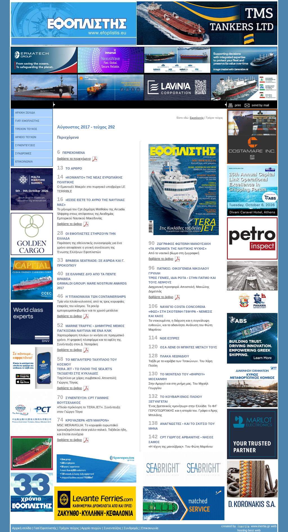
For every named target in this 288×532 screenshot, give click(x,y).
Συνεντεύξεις (112, 528)
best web (254, 530)
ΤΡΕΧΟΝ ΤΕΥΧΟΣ (26, 129)
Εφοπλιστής (197, 117)
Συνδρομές (131, 528)
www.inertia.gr (260, 526)
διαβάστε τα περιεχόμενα (74, 158)
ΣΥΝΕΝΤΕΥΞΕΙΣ (25, 145)
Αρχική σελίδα (21, 528)
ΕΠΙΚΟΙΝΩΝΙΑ (24, 161)
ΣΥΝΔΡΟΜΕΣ (23, 153)
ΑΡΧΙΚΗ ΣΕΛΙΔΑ (25, 112)
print (238, 105)
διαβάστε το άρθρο (69, 224)
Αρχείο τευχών (91, 528)
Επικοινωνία (149, 528)
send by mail (260, 105)
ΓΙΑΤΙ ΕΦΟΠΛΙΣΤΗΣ (27, 121)
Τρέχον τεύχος (69, 528)
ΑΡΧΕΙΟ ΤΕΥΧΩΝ (25, 137)
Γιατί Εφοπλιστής (45, 528)
